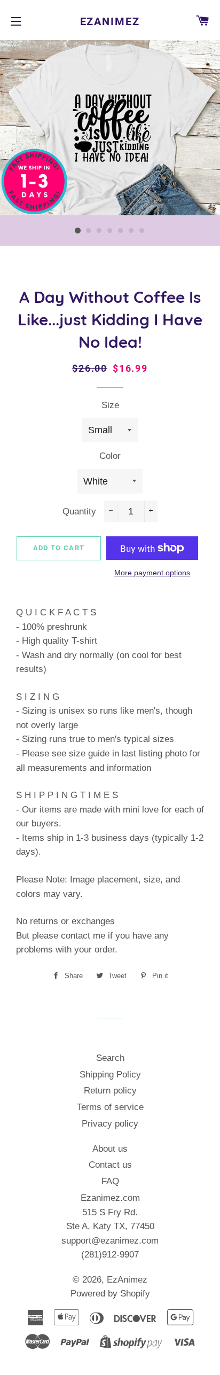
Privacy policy (110, 1124)
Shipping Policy (110, 1074)
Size (110, 405)
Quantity (79, 511)
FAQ (110, 1181)
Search (110, 1058)
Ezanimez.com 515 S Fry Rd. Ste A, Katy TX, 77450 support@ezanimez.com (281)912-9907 (110, 1226)
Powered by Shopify (110, 1293)
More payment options (152, 572)
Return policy (110, 1090)
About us (110, 1149)
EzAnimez (110, 21)
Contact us (110, 1165)
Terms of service (110, 1107)
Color (110, 456)
